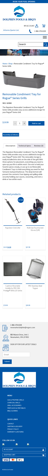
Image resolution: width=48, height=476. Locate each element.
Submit (7, 361)
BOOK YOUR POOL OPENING (24, 1)
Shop (10, 63)
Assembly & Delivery (10, 134)
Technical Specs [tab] (24, 146)
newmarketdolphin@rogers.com (22, 327)
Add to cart (36, 123)
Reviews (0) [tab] (38, 146)
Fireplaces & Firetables (16, 408)
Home (4, 63)
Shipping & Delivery (14, 426)
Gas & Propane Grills (15, 400)
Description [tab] (10, 146)
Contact (10, 424)
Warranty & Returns (15, 432)
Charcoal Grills (13, 403)
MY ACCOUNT (29, 26)
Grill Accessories (14, 405)
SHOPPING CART (9, 455)
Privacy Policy (13, 429)
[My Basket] (43, 26)
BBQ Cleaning (12, 411)
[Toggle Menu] (45, 37)
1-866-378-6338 (40, 31)
